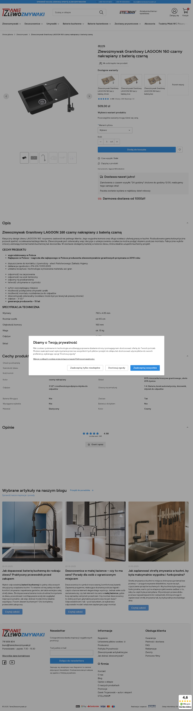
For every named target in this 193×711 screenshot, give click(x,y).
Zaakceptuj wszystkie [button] (145, 367)
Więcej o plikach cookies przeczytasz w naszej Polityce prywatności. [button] (64, 359)
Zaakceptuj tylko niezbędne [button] (85, 367)
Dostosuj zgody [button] (116, 367)
